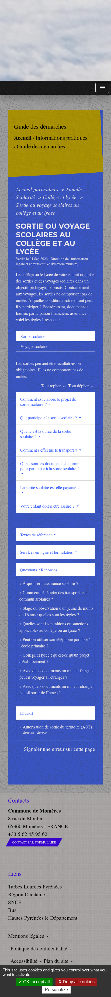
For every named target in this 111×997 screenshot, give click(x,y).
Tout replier (54, 385)
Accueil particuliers (38, 189)
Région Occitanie (26, 894)
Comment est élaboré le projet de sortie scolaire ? (48, 401)
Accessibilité (24, 960)
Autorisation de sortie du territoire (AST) (57, 727)
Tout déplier (81, 385)
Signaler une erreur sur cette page (59, 748)
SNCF (14, 902)
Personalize (56, 989)
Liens (15, 873)
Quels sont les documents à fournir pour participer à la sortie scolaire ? (49, 466)
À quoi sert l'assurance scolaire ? (50, 583)
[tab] (55, 336)
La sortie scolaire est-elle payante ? (49, 487)
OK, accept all (36, 981)
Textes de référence (36, 534)
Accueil (22, 137)
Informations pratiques (61, 137)
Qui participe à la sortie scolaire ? (49, 417)
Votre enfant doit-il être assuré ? (47, 506)
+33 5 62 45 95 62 (27, 834)
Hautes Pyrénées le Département (42, 917)
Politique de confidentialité (39, 948)
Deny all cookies (78, 981)
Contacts (18, 800)
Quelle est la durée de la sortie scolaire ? (45, 433)
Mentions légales (26, 935)
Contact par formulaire (34, 842)
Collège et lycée (60, 196)
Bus (12, 910)
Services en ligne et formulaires (47, 552)
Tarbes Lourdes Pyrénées (35, 886)
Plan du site (56, 960)
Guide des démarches (40, 146)
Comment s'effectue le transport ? (49, 450)
